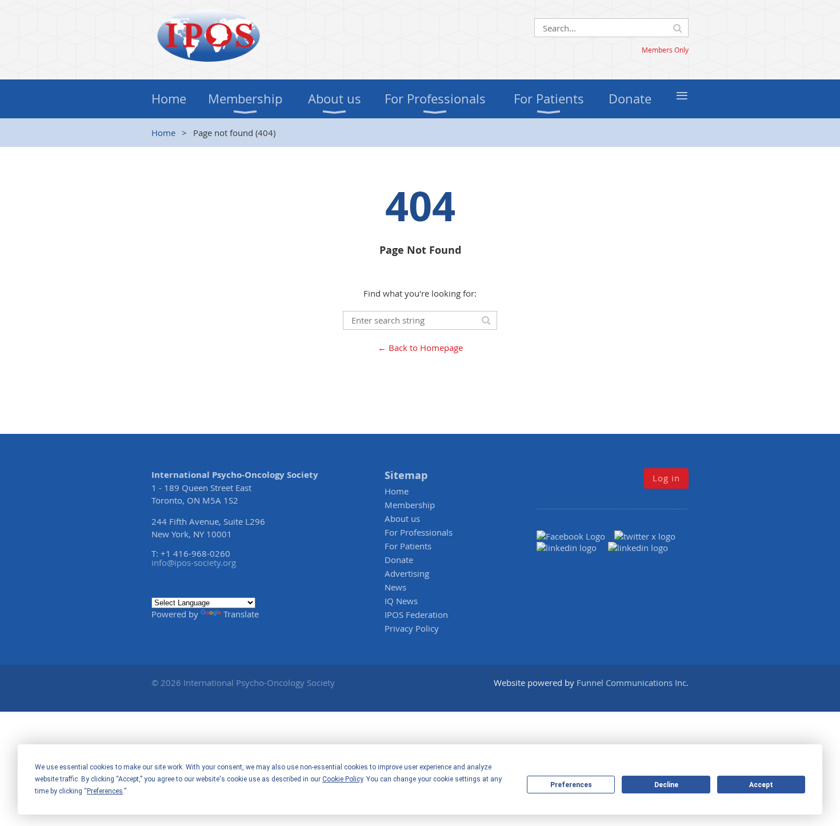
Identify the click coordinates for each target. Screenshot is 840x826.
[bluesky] (638, 547)
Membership (410, 504)
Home (163, 132)
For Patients (408, 546)
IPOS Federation (416, 614)
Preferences (571, 785)
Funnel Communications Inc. (633, 682)
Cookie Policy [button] (342, 779)
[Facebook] (575, 536)
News (395, 587)
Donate (399, 559)
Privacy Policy (412, 628)
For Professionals (419, 532)
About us (402, 518)
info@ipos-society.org (193, 562)
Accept (761, 785)
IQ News (401, 600)
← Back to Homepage (420, 347)
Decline (666, 785)
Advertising (407, 573)
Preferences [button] (105, 791)
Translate (241, 614)
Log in (666, 478)
